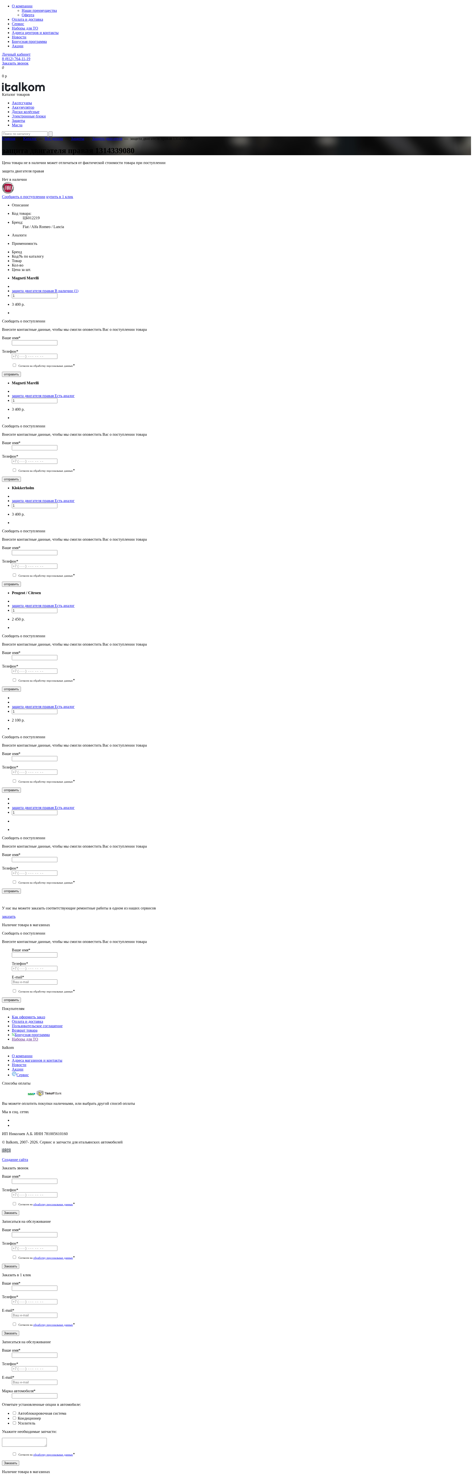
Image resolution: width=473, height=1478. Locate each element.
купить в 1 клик (59, 197)
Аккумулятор (23, 107)
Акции (17, 46)
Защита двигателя (107, 138)
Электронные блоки (29, 116)
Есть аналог (65, 396)
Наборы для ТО (25, 28)
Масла (17, 125)
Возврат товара (24, 1030)
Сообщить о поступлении (23, 197)
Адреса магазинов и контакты (37, 1060)
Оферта (28, 15)
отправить (11, 374)
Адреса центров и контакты (35, 33)
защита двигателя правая (33, 291)
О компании (22, 6)
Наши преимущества (39, 10)
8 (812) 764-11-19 (16, 59)
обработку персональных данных (53, 1204)
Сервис (18, 24)
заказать (9, 916)
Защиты (18, 120)
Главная (8, 138)
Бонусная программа (29, 41)
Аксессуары (22, 103)
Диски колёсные (25, 112)
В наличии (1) (66, 291)
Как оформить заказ (28, 1017)
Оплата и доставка (27, 19)
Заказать (10, 1213)
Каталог (30, 138)
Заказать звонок (15, 63)
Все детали (54, 138)
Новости (19, 37)
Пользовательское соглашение (37, 1026)
